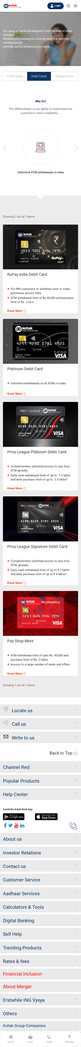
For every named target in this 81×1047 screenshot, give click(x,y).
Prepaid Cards (64, 76)
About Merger (17, 986)
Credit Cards (14, 76)
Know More (15, 311)
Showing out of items (19, 216)
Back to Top (61, 753)
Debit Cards (39, 76)
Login (57, 5)
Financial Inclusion (22, 974)
